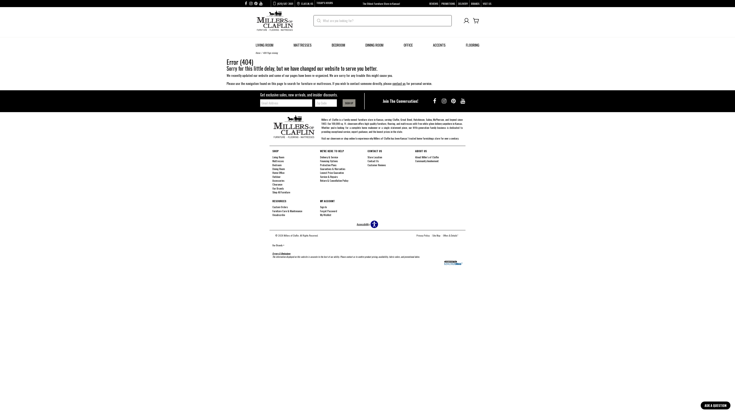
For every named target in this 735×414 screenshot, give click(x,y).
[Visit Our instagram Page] (251, 4)
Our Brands (278, 245)
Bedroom (338, 45)
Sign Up (349, 103)
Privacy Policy (423, 235)
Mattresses (303, 45)
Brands (475, 3)
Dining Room (374, 45)
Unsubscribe (278, 215)
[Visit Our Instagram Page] (444, 101)
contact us (399, 83)
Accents (439, 45)
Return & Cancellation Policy (334, 180)
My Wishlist (325, 215)
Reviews (433, 3)
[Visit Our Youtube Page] (463, 101)
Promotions (448, 3)
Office (408, 45)
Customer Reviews (377, 165)
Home (258, 52)
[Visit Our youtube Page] (261, 4)
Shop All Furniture (281, 192)
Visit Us (487, 3)
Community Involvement (427, 161)
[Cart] (476, 20)
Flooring (472, 45)
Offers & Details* (450, 235)
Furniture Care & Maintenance (287, 211)
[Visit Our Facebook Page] (435, 101)
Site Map (436, 235)
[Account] (466, 20)
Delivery (463, 3)
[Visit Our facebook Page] (246, 4)
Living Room (264, 45)
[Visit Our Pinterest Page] (453, 101)
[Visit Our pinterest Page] (256, 4)
